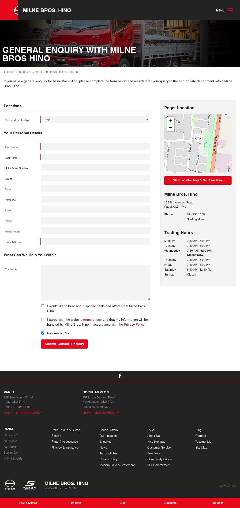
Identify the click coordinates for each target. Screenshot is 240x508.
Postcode (10, 200)
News (103, 447)
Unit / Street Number (16, 168)
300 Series (10, 435)
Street (8, 178)
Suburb (9, 189)
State (8, 210)
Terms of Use (108, 453)
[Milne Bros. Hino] (9, 10)
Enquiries (22, 72)
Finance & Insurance (65, 447)
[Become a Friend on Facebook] (120, 376)
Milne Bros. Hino (47, 10)
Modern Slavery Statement (117, 465)
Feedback (154, 453)
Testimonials (203, 441)
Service (56, 436)
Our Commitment (158, 465)
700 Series (10, 447)
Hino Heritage (156, 441)
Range (9, 429)
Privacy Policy (134, 324)
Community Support (160, 459)
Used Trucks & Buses (66, 430)
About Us (153, 436)
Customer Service (159, 447)
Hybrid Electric (13, 458)
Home (8, 72)
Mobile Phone (12, 231)
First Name (11, 147)
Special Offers (109, 430)
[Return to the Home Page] (11, 485)
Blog (198, 430)
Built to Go (11, 452)
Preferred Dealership (17, 120)
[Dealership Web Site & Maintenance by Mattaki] (227, 485)
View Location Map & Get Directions (198, 180)
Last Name (11, 157)
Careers (200, 436)
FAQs (150, 430)
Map (7, 412)
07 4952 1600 (196, 214)
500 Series (10, 441)
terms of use (92, 319)
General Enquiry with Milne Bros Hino (55, 72)
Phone (8, 221)
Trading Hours (28, 412)
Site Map (201, 447)
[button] (198, 138)
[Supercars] (29, 485)
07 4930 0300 (101, 407)
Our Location (108, 436)
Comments (11, 269)
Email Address (13, 242)
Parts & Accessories (65, 441)
